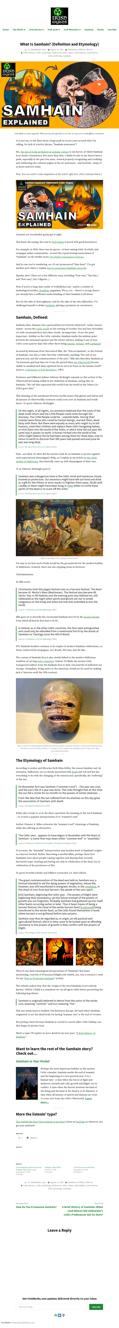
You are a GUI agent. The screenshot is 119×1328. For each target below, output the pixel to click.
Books (100, 29)
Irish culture (68, 53)
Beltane (80, 343)
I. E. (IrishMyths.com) (36, 49)
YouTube (112, 29)
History (89, 49)
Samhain (89, 29)
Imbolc (71, 343)
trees (70, 485)
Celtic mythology (43, 53)
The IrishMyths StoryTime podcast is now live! (40, 1121)
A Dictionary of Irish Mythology (38, 610)
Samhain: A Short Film (53, 1167)
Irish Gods (53, 29)
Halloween (56, 53)
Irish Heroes (35, 29)
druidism (44, 290)
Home (6, 29)
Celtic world (42, 328)
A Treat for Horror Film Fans (83, 1167)
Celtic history (29, 53)
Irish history (92, 53)
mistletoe (90, 886)
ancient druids (91, 617)
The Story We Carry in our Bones (38, 447)
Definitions (72, 49)
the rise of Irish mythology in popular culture (45, 151)
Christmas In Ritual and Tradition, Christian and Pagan (48, 843)
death (75, 772)
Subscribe (96, 1307)
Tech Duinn (58, 242)
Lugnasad (87, 907)
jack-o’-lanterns (45, 661)
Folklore (81, 49)
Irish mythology (55, 56)
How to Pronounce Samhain (39, 978)
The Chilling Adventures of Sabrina (67, 257)
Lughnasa (95, 343)
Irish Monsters (71, 29)
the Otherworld (82, 362)
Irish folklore (80, 53)
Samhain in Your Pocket (33, 1061)
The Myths (18, 29)
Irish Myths (6, 1322)
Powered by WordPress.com (23, 1322)
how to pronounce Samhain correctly (66, 268)
